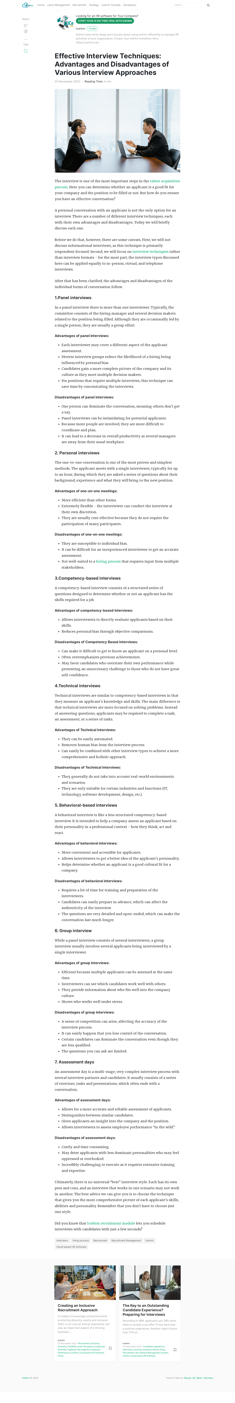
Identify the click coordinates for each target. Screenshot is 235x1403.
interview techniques (150, 252)
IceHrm (80, 28)
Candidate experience (153, 1346)
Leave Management (58, 4)
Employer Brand (150, 1349)
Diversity (62, 1346)
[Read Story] (110, 1348)
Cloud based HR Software (71, 1246)
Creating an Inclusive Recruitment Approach (78, 1307)
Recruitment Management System (151, 1352)
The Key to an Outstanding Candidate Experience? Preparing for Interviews (146, 1310)
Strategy (94, 4)
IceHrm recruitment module (111, 1223)
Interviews (62, 1240)
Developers (129, 4)
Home (40, 4)
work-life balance (86, 1346)
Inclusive (95, 1343)
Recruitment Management (126, 1240)
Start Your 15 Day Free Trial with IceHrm (105, 20)
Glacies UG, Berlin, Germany (198, 1378)
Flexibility (72, 1346)
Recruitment (79, 4)
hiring (60, 1355)
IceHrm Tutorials (111, 4)
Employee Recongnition (78, 1349)
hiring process (108, 561)
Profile (92, 28)
